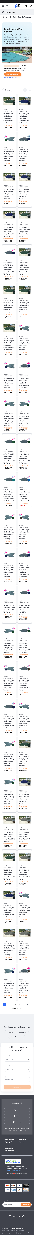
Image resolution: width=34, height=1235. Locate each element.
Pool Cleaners (22, 1032)
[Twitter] (19, 1216)
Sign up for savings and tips (10, 1201)
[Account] (26, 6)
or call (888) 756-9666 (10, 77)
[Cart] (31, 6)
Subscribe (26, 1204)
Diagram (6, 1076)
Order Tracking (9, 1139)
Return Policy (22, 1139)
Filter (8, 90)
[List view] (30, 90)
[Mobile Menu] (3, 6)
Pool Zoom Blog (9, 1150)
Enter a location (10, 12)
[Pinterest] (23, 1216)
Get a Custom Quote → (13, 74)
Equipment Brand (8, 1066)
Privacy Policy (9, 1148)
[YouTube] (14, 1216)
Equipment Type (8, 1055)
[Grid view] (25, 90)
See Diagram (17, 1087)
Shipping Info (8, 1142)
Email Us (18, 1116)
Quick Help (18, 1122)
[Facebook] (10, 1216)
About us (21, 1142)
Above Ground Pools (17, 1037)
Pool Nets (10, 1032)
